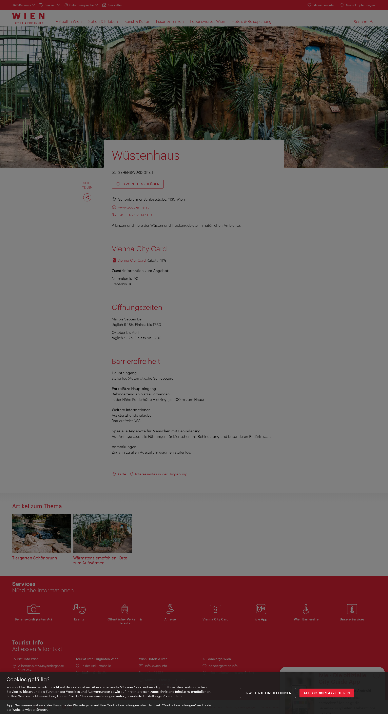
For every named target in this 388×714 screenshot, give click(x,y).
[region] (194, 693)
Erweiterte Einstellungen (268, 693)
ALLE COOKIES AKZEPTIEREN (327, 693)
